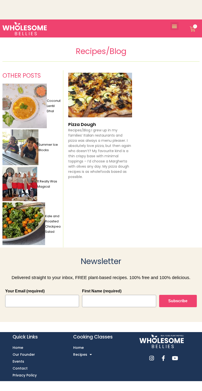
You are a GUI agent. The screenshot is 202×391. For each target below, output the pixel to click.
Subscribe (177, 301)
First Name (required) (101, 291)
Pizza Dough (82, 124)
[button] (174, 26)
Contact (20, 368)
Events (18, 361)
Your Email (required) (25, 291)
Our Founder (24, 354)
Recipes (80, 354)
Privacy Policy (25, 375)
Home (18, 347)
